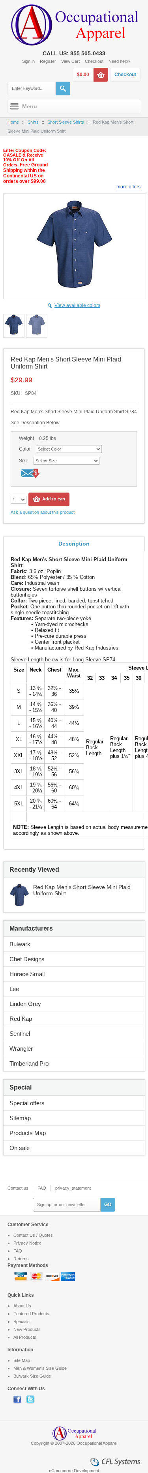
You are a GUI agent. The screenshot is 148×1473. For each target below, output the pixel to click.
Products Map (27, 1133)
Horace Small (27, 974)
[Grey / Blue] (13, 326)
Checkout (94, 61)
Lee (14, 989)
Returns (21, 1258)
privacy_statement (73, 1188)
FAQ (41, 1188)
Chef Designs (27, 959)
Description (74, 543)
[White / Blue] (36, 326)
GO (107, 1204)
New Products (27, 1329)
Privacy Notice (27, 1243)
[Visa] (21, 1276)
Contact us (17, 1188)
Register (48, 61)
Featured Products (31, 1313)
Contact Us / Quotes (33, 1235)
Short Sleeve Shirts (65, 122)
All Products (24, 1337)
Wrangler (21, 1048)
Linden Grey (25, 1003)
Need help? (119, 61)
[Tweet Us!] (32, 1399)
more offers (128, 187)
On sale (19, 1147)
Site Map (21, 1360)
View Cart (70, 61)
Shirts (33, 122)
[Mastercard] (37, 1276)
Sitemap (20, 1118)
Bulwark (19, 944)
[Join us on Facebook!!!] (19, 1399)
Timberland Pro (29, 1063)
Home (13, 122)
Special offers (27, 1103)
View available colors (77, 305)
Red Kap (20, 1018)
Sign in (28, 61)
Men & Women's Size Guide (40, 1368)
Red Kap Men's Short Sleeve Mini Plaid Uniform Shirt (82, 890)
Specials (21, 1321)
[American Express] (68, 1276)
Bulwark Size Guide (32, 1376)
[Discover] (53, 1276)
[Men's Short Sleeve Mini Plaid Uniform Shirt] (19, 887)
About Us (22, 1305)
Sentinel (19, 1033)
